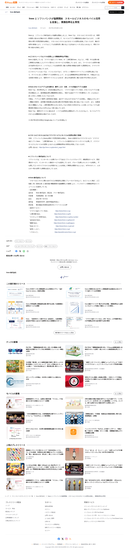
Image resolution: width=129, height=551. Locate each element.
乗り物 (79, 7)
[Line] (24, 251)
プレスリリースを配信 (82, 2)
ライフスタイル (44, 7)
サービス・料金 (10, 508)
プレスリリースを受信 (98, 2)
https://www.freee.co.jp (62, 211)
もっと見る (118, 342)
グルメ (19, 7)
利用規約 (60, 544)
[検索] (122, 7)
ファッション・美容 (32, 7)
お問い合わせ (64, 267)
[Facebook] (16, 251)
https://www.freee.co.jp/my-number (66, 217)
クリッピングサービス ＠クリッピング (95, 506)
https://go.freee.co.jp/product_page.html (52, 147)
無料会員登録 (49, 506)
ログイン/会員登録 (117, 2)
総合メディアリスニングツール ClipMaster (96, 509)
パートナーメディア (11, 514)
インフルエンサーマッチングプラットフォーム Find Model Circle (103, 518)
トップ (7, 496)
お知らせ (47, 521)
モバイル (72, 7)
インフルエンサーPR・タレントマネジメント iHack (99, 515)
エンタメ (12, 7)
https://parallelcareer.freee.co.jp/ (65, 232)
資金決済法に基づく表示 (88, 544)
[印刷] (28, 251)
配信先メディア (10, 511)
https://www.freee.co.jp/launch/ (64, 220)
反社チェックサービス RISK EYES (94, 521)
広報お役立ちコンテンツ (13, 520)
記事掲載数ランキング (12, 517)
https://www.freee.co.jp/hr (62, 214)
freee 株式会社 (33, 28)
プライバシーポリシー (71, 544)
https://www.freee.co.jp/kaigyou (64, 223)
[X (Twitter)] (20, 251)
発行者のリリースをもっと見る (64, 332)
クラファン (85, 7)
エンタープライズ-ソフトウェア (24, 246)
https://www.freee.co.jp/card (65, 226)
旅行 (23, 7)
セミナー (47, 530)
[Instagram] (66, 539)
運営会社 (36, 544)
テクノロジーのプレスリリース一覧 (22, 496)
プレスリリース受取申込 (52, 524)
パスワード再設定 (50, 512)
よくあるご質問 (49, 518)
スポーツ (53, 7)
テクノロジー (19, 241)
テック (66, 7)
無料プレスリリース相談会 (53, 527)
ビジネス (60, 7)
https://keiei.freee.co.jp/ (62, 229)
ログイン (47, 509)
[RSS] (70, 539)
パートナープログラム (48, 544)
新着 (7, 7)
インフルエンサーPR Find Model (94, 512)
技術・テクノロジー (51, 246)
